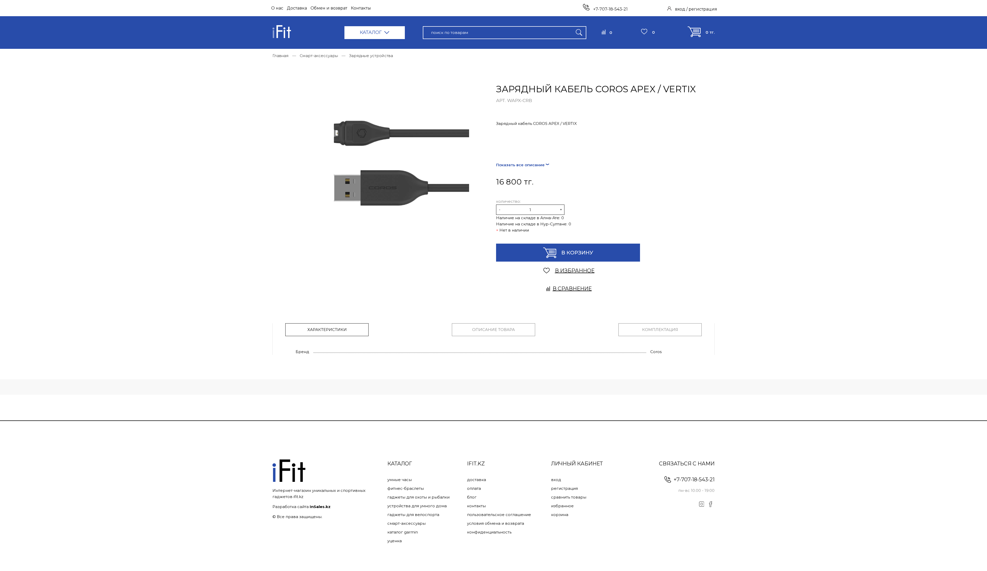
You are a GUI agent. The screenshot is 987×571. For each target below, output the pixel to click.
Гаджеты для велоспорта (413, 514)
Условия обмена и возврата (495, 523)
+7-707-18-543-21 (610, 9)
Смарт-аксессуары (319, 55)
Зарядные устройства (371, 55)
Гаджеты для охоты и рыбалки (418, 497)
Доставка (297, 8)
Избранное (562, 505)
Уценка (394, 540)
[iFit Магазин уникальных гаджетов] (281, 32)
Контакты (361, 8)
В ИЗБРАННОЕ (575, 271)
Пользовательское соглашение (499, 514)
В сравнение (572, 289)
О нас (277, 8)
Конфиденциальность (489, 532)
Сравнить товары (568, 497)
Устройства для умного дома (417, 505)
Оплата (474, 488)
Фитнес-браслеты (405, 488)
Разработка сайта (301, 506)
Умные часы (399, 479)
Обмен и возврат (328, 8)
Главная (280, 55)
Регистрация (564, 488)
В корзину (577, 253)
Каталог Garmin (402, 532)
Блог (472, 497)
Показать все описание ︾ (523, 164)
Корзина (559, 514)
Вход (556, 479)
